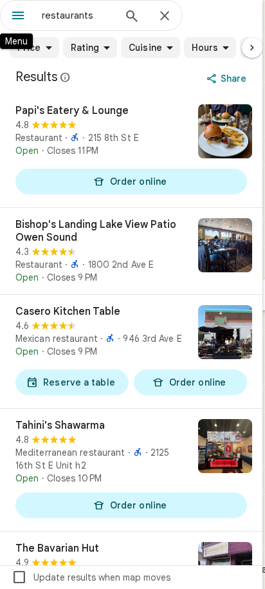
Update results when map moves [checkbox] (91, 577)
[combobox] (78, 15)
